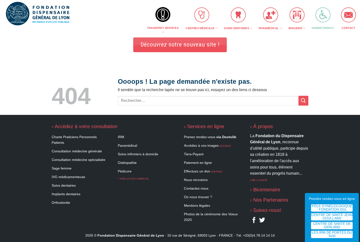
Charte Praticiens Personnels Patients (74, 140)
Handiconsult (323, 27)
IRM (121, 137)
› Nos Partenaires (269, 200)
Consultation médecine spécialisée (78, 160)
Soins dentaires (236, 28)
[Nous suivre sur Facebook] (254, 221)
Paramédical (269, 28)
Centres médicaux (200, 28)
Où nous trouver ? (198, 197)
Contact (348, 27)
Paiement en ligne (198, 163)
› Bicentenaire (265, 189)
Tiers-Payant (194, 154)
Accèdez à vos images (207, 145)
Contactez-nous (196, 188)
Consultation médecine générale (77, 151)
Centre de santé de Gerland (332, 225)
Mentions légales (197, 205)
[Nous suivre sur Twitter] (262, 221)
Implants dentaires (66, 194)
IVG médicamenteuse (68, 177)
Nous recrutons (196, 180)
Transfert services (163, 27)
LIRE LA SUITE (258, 180)
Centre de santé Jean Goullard (332, 216)
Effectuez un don (203, 171)
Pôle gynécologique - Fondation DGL (332, 207)
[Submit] (303, 100)
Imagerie (295, 28)
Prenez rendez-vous (210, 137)
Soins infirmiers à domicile (138, 154)
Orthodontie (61, 203)
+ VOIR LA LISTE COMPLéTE (133, 179)
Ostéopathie (127, 163)
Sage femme (62, 168)
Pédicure (125, 171)
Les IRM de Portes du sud (332, 234)
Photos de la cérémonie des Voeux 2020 (211, 217)
